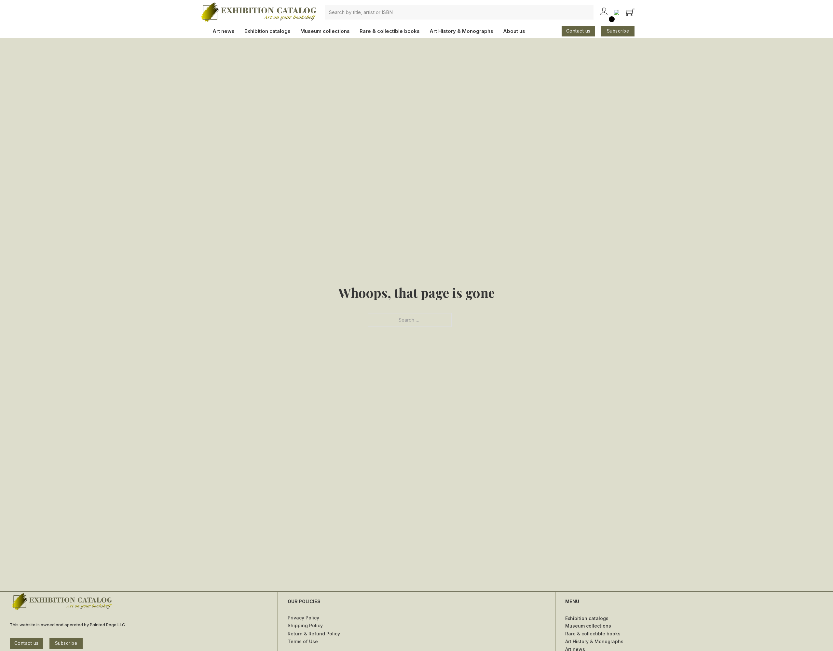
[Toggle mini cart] (630, 12)
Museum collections (325, 31)
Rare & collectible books (390, 31)
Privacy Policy (303, 617)
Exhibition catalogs (267, 31)
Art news (223, 31)
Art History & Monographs (461, 31)
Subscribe (618, 31)
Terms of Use (303, 641)
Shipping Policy (305, 625)
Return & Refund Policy (314, 633)
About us (514, 31)
